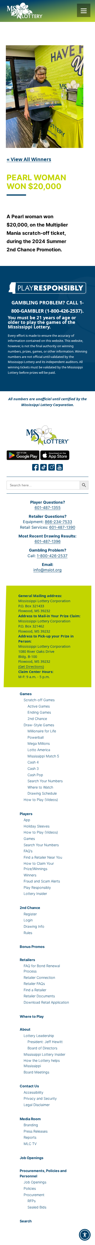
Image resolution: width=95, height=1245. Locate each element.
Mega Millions (39, 743)
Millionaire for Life (42, 731)
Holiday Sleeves (36, 826)
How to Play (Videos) (41, 800)
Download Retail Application (46, 1002)
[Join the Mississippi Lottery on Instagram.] (51, 467)
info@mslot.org (47, 569)
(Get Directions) (31, 666)
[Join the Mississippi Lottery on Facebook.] (35, 467)
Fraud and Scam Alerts (42, 881)
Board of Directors (42, 1048)
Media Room (30, 1119)
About (25, 1029)
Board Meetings (36, 1072)
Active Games (39, 706)
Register (30, 914)
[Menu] (83, 10)
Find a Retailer (35, 990)
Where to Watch (40, 787)
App (27, 820)
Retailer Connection (39, 977)
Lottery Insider (35, 893)
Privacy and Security (40, 1098)
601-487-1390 (62, 527)
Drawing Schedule (42, 793)
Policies (30, 1188)
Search (26, 1221)
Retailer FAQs (34, 983)
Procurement (34, 1195)
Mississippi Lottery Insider (44, 1054)
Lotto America (39, 750)
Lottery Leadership (39, 1036)
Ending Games (39, 712)
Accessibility (33, 1092)
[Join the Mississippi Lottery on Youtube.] (59, 467)
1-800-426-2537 (52, 555)
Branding (31, 1125)
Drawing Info (34, 926)
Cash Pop (35, 775)
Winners (30, 875)
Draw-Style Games (39, 725)
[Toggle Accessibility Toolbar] (84, 1234)
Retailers (27, 960)
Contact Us (29, 1086)
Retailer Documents (39, 996)
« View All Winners (29, 159)
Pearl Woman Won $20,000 (36, 182)
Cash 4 (33, 762)
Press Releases (36, 1131)
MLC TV (30, 1144)
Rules (28, 933)
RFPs (32, 1201)
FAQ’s (28, 851)
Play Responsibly (37, 887)
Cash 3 (33, 768)
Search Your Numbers (45, 781)
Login (28, 920)
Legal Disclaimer (37, 1105)
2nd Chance (37, 719)
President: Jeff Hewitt (45, 1042)
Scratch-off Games (39, 700)
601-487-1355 (48, 507)
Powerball (36, 737)
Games (26, 694)
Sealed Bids (37, 1207)
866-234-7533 (58, 521)
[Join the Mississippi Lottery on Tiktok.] (43, 467)
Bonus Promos (32, 947)
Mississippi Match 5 (43, 756)
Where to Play (32, 1016)
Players (26, 814)
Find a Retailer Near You (43, 857)
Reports (30, 1137)
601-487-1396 (48, 541)
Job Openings (31, 1158)
